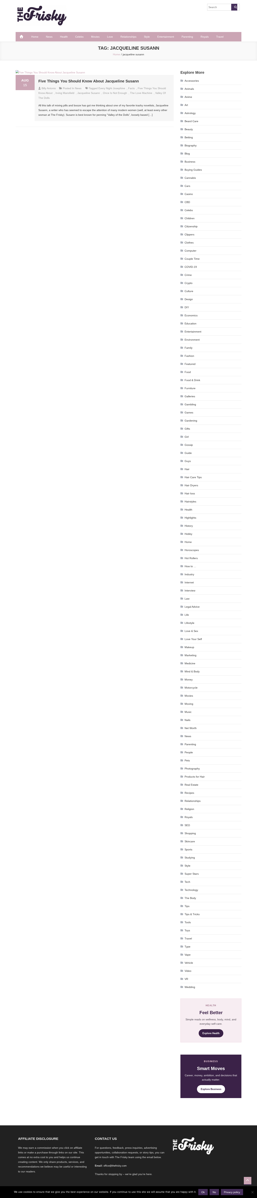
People (189, 752)
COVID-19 (191, 266)
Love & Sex (191, 630)
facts (131, 88)
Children (190, 218)
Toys (187, 930)
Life (187, 614)
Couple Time (192, 258)
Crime (188, 274)
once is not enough (115, 92)
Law (187, 598)
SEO (187, 825)
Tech (187, 881)
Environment (192, 339)
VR (186, 978)
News (49, 36)
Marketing (190, 655)
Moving (189, 703)
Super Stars (192, 873)
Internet (189, 582)
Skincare (190, 841)
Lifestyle (189, 622)
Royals (205, 36)
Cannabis (190, 177)
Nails (187, 720)
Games (189, 412)
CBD (187, 202)
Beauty (189, 129)
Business (190, 161)
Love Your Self (193, 639)
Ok (203, 1192)
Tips (187, 906)
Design (189, 299)
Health (64, 36)
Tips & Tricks (192, 914)
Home (34, 36)
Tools (188, 922)
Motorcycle (191, 687)
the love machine (141, 92)
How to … (190, 566)
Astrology (190, 113)
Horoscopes (192, 550)
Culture (189, 291)
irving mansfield (65, 92)
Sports (188, 849)
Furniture (190, 388)
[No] (252, 1192)
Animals (189, 88)
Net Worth (191, 728)
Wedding (190, 987)
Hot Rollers (191, 558)
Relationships (128, 36)
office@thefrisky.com (115, 1165)
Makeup (189, 647)
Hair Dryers (191, 485)
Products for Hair (195, 776)
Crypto (188, 283)
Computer (190, 250)
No (214, 1192)
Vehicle (189, 962)
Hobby (188, 533)
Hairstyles (190, 501)
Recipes (189, 792)
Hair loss (190, 493)
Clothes (189, 242)
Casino (189, 194)
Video (188, 970)
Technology (191, 889)
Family (188, 347)
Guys (188, 461)
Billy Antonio (49, 88)
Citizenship (191, 226)
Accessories (192, 80)
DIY (187, 307)
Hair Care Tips (193, 477)
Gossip (189, 444)
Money (189, 679)
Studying (190, 857)
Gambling (190, 404)
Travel (220, 36)
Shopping (190, 833)
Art (186, 105)
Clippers (189, 234)
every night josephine (111, 88)
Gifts (187, 428)
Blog (187, 153)
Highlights (190, 517)
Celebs (79, 36)
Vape (188, 954)
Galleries (190, 396)
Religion (189, 809)
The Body (190, 898)
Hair (187, 469)
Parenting (187, 36)
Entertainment (165, 36)
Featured (190, 363)
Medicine (190, 663)
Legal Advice (192, 606)
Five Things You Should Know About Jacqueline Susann (88, 81)
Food (188, 372)
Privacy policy (232, 1192)
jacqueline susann (88, 92)
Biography (191, 145)
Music (188, 711)
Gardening (191, 420)
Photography (192, 768)
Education (190, 323)
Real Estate (191, 784)
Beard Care (191, 121)
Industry (189, 574)
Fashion (189, 355)
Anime (188, 96)
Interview (190, 590)
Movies (95, 36)
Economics (191, 315)
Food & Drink (192, 380)
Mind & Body (192, 671)
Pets (187, 760)
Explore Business (211, 1089)
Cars (187, 185)
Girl (187, 436)
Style (147, 36)
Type (187, 946)
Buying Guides (193, 169)
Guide (188, 452)
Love (110, 36)
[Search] (234, 7)
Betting (189, 137)
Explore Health (211, 1033)
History (189, 525)
